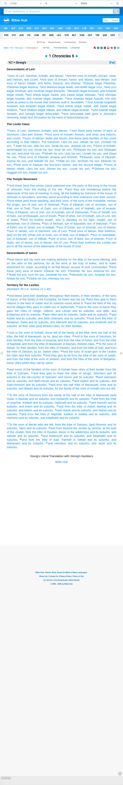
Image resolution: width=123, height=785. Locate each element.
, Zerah (54, 145)
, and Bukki (80, 87)
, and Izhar (91, 134)
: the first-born (51, 164)
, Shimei (50, 168)
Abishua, (33, 87)
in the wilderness (77, 432)
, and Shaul (108, 153)
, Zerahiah (50, 274)
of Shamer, (97, 238)
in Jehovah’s (107, 113)
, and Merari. (56, 75)
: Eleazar (48, 271)
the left (21, 235)
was (72, 299)
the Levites (103, 242)
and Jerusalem (37, 117)
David (48, 185)
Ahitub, (19, 94)
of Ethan (69, 227)
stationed (58, 185)
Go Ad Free (6, 778)
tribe (76, 384)
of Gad (98, 347)
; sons (96, 157)
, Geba (23, 322)
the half (102, 332)
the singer (13, 204)
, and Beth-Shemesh (49, 318)
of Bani (78, 238)
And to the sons (88, 307)
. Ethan (31, 235)
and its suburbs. (74, 318)
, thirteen (81, 344)
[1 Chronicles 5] (4, 360)
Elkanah (81, 149)
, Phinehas (73, 271)
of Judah (37, 303)
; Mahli (48, 138)
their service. (107, 197)
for (22, 267)
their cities (28, 326)
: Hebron (47, 311)
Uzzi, (99, 87)
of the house (107, 185)
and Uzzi (110, 87)
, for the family (62, 388)
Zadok (54, 94)
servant (75, 267)
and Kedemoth (52, 436)
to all (14, 246)
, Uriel (67, 153)
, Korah (37, 149)
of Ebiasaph (30, 216)
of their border (94, 369)
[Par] (112, 62)
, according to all (43, 267)
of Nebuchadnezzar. (76, 117)
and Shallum (29, 110)
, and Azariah (33, 98)
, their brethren (105, 231)
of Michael (56, 223)
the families (33, 369)
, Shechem (98, 373)
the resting (38, 189)
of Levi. (62, 231)
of (59, 332)
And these (78, 130)
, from (26, 189)
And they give (54, 355)
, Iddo (35, 145)
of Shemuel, (51, 204)
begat (98, 83)
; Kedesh (26, 402)
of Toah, (25, 208)
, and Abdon (24, 410)
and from (56, 384)
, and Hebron (106, 134)
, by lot (45, 336)
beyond (67, 428)
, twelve (46, 351)
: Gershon (30, 75)
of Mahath (87, 208)
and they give (97, 299)
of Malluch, (82, 235)
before (106, 189)
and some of (17, 369)
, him (106, 98)
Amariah (92, 91)
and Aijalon (81, 381)
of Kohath (90, 75)
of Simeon (52, 359)
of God (85, 267)
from (74, 355)
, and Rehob (99, 410)
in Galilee (80, 414)
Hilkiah (50, 110)
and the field (95, 303)
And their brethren (84, 242)
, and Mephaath (95, 436)
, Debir (82, 314)
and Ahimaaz (107, 94)
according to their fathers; (23, 142)
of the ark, (54, 189)
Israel (29, 267)
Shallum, (12, 110)
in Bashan (69, 344)
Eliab (61, 161)
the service (25, 246)
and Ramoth (99, 402)
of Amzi (60, 238)
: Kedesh (67, 414)
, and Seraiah (26, 113)
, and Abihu (43, 83)
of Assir (11, 216)
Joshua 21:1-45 (40, 289)
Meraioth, (59, 91)
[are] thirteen (43, 326)
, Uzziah (86, 153)
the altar (77, 259)
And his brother (33, 219)
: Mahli (19, 168)
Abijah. (98, 164)
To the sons (105, 344)
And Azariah (95, 102)
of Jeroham (98, 204)
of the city (109, 303)
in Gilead (79, 439)
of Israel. (13, 219)
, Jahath (83, 142)
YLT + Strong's (16, 48)
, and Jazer (97, 443)
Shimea (99, 168)
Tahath (48, 153)
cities (56, 326)
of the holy (75, 263)
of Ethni (12, 227)
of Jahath (20, 231)
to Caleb (45, 307)
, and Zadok (67, 94)
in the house (34, 102)
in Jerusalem (26, 197)
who (113, 98)
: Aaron (72, 79)
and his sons (31, 259)
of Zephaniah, (80, 212)
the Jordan (79, 428)
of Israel (86, 351)
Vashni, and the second (77, 164)
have (74, 369)
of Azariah (57, 212)
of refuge (34, 311)
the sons (78, 200)
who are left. (107, 388)
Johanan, (57, 98)
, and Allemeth (57, 322)
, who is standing (65, 219)
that (45, 102)
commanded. (99, 267)
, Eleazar (57, 83)
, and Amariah (107, 91)
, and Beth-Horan (38, 381)
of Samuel (35, 164)
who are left (45, 424)
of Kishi (46, 235)
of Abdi (63, 235)
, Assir (57, 149)
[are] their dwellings (35, 295)
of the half (69, 395)
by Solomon (88, 193)
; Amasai (54, 157)
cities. (67, 336)
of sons (107, 130)
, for (59, 299)
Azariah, (84, 110)
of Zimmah (88, 227)
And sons (47, 79)
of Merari (37, 138)
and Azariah (100, 110)
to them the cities (64, 373)
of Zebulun (24, 351)
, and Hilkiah (62, 110)
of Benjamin (107, 359)
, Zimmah (105, 142)
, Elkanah (105, 161)
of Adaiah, (48, 227)
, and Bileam (25, 388)
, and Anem (25, 406)
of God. (76, 246)
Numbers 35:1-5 (18, 289)
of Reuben (62, 347)
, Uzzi (30, 274)
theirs (65, 299)
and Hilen (51, 314)
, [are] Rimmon (97, 424)
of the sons (96, 355)
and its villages (16, 307)
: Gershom (33, 130)
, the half (18, 336)
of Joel (31, 204)
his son (72, 142)
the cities (20, 311)
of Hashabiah (106, 235)
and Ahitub (34, 94)
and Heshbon (57, 443)
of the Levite (107, 138)
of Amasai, (108, 208)
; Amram (102, 75)
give (94, 351)
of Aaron (19, 83)
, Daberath (59, 402)
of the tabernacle (43, 246)
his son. (86, 145)
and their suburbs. (30, 355)
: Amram (78, 134)
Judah (23, 117)
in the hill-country (29, 377)
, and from (62, 340)
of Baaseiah (77, 223)
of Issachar (49, 340)
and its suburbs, (30, 314)
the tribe (107, 318)
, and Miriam (101, 79)
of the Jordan (15, 432)
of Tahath (103, 212)
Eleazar (89, 83)
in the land (23, 303)
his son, (66, 149)
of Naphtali (13, 344)
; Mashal (100, 406)
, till (62, 193)
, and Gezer (64, 377)
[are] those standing (35, 200)
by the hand (55, 117)
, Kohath (42, 75)
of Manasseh (32, 336)
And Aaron (16, 259)
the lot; (80, 299)
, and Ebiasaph (106, 149)
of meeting (41, 193)
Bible (6, 48)
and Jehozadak (73, 113)
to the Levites (107, 351)
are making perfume (53, 259)
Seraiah (12, 113)
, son (23, 204)
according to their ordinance (74, 197)
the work (60, 263)
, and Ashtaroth (59, 398)
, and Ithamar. (72, 83)
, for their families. (71, 326)
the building (72, 193)
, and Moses (85, 79)
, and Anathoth (97, 322)
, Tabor (21, 428)
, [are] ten (56, 336)
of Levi (19, 75)
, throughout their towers (63, 295)
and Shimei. (35, 134)
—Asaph (99, 219)
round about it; (73, 303)
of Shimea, (33, 223)
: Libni (23, 134)
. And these (74, 138)
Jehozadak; (52, 113)
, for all (49, 263)
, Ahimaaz (53, 278)
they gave (32, 307)
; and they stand (45, 197)
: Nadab (30, 83)
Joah (19, 145)
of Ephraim (48, 377)
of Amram (60, 79)
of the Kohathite (94, 200)
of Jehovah (14, 189)
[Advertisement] (61, 530)
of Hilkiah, (40, 238)
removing (13, 117)
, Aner (102, 384)
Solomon (54, 102)
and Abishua (49, 87)
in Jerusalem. (75, 102)
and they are (76, 189)
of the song (91, 185)
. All (19, 326)
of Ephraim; (20, 373)
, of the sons (108, 295)
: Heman (110, 200)
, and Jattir (101, 311)
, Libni (28, 168)
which (25, 363)
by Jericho (94, 428)
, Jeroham (81, 161)
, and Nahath (34, 161)
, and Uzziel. (30, 79)
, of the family (26, 299)
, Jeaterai (75, 145)
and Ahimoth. (69, 157)
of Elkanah (40, 157)
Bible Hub (61, 462)
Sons (11, 75)
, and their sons (58, 200)
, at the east (108, 428)
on (79, 219)
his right (88, 219)
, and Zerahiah (35, 91)
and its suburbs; (36, 384)
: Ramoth (65, 439)
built (63, 102)
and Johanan (75, 98)
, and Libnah (62, 311)
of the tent (27, 193)
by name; (47, 363)
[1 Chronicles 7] (119, 360)
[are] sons (21, 271)
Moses (65, 267)
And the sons (74, 75)
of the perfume (33, 263)
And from (95, 318)
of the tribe (82, 332)
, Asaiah (32, 172)
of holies (90, 263)
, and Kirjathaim (49, 417)
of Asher (86, 340)
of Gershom (51, 142)
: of (70, 200)
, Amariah (99, 274)
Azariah (19, 98)
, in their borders (89, 295)
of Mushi (26, 242)
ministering (93, 189)
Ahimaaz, (89, 94)
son (66, 204)
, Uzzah (72, 168)
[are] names (93, 130)
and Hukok (64, 410)
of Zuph (45, 208)
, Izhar (112, 75)
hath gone (91, 113)
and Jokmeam (107, 377)
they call (35, 363)
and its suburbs (53, 303)
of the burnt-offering (96, 259)
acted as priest (16, 102)
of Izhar (70, 216)
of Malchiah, (100, 223)
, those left (50, 332)
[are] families (90, 138)
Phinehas (108, 83)
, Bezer (61, 432)
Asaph (48, 219)
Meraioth (73, 91)
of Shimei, (109, 227)
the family (67, 332)
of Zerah (29, 227)
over (68, 185)
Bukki (69, 87)
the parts (77, 185)
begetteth (109, 102)
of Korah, (51, 216)
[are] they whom (33, 185)
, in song (54, 193)
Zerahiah (20, 91)
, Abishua (97, 271)
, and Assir (23, 153)
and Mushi (59, 138)
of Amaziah (19, 238)
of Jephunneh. (65, 307)
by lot (67, 355)
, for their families (26, 347)
